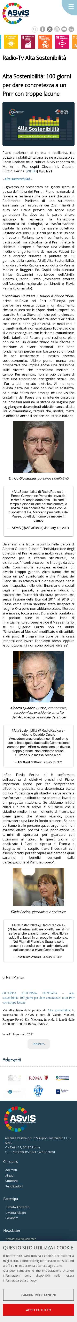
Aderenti (11, 1170)
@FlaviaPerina (19, 929)
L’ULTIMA (38, 997)
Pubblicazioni (14, 1186)
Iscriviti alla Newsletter (20, 1239)
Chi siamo (10, 1161)
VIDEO (32, 171)
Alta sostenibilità (17, 179)
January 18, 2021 (56, 527)
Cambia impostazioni (38, 1295)
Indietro (38, 1044)
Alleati (9, 1175)
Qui (5, 1270)
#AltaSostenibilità (24, 491)
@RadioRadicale (50, 491)
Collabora (11, 1218)
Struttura (11, 1181)
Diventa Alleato (15, 1213)
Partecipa (10, 1198)
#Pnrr (15, 499)
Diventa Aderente (17, 1207)
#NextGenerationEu (49, 949)
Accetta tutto (38, 1310)
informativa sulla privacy (20, 1280)
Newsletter (11, 1230)
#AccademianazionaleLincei (30, 738)
